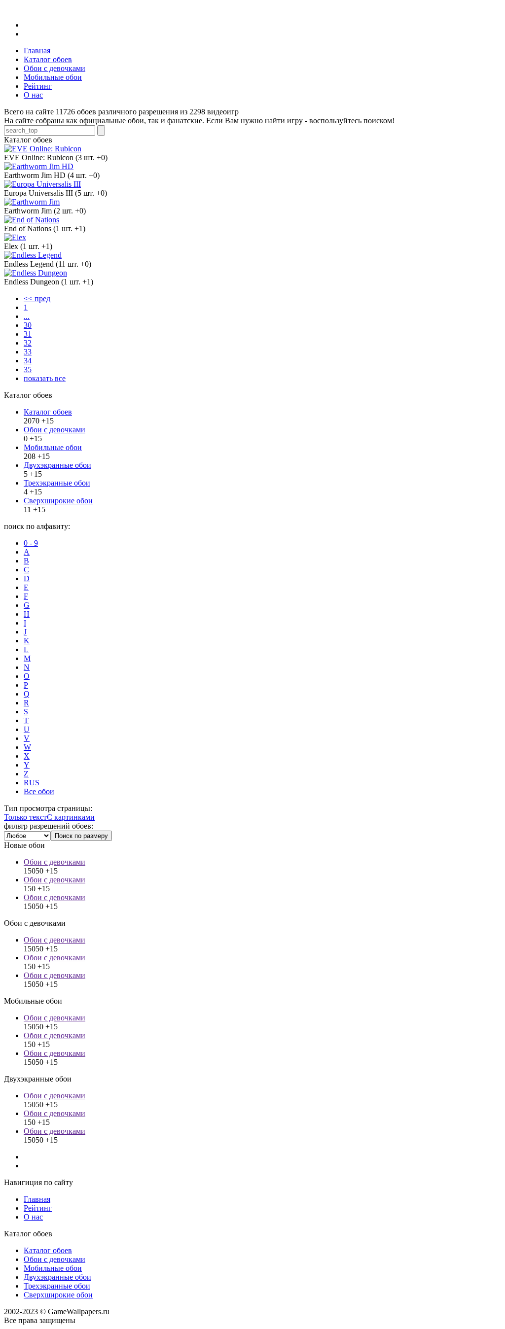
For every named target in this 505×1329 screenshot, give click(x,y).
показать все (45, 378)
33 (28, 352)
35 (28, 369)
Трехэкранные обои (57, 483)
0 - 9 (31, 543)
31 (28, 334)
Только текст (25, 817)
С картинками (71, 817)
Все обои (39, 791)
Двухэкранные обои (57, 465)
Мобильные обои (53, 447)
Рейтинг (38, 1208)
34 (28, 360)
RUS (31, 782)
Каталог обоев (48, 412)
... (27, 316)
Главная (37, 1199)
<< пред (37, 298)
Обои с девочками (54, 429)
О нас (33, 1217)
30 (28, 325)
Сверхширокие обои (58, 500)
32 (28, 343)
